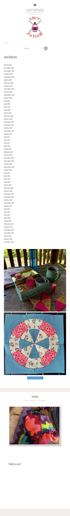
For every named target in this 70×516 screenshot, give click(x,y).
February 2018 (8, 116)
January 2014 (8, 239)
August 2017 (8, 134)
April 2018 (7, 110)
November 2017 (9, 125)
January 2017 (8, 155)
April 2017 (7, 146)
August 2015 (8, 206)
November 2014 (9, 233)
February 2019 (8, 83)
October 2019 (8, 74)
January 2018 (8, 119)
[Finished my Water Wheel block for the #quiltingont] (35, 343)
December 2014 (9, 230)
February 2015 (8, 224)
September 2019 (9, 77)
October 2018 (8, 92)
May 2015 (7, 215)
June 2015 (7, 212)
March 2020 (8, 65)
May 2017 (7, 143)
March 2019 (7, 80)
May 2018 (7, 107)
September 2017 (9, 131)
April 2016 (7, 182)
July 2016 (7, 173)
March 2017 (7, 149)
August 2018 (8, 98)
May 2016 (7, 179)
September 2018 (9, 95)
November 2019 (9, 71)
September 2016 (9, 167)
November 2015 (9, 197)
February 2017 (8, 152)
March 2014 (7, 236)
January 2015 (8, 227)
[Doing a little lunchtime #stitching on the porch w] (35, 280)
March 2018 (8, 113)
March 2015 (7, 221)
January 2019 (8, 86)
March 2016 (7, 185)
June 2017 (7, 140)
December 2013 (9, 242)
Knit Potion (35, 10)
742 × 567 (29, 400)
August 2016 (8, 170)
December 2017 (9, 122)
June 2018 (7, 104)
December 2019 (9, 68)
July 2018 (7, 101)
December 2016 (9, 158)
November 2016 (9, 161)
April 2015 (7, 218)
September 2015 (9, 203)
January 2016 (8, 191)
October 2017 (8, 128)
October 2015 (8, 200)
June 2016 (7, 176)
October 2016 (8, 164)
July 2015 (7, 209)
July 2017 (7, 137)
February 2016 (8, 188)
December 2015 (9, 194)
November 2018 (9, 89)
